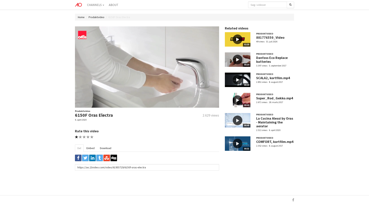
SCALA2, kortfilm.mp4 (273, 78)
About (113, 5)
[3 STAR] (84, 137)
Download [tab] (105, 148)
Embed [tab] (90, 148)
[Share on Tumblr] (99, 158)
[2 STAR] (80, 137)
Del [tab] (79, 148)
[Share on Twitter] (85, 158)
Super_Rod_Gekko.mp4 (274, 98)
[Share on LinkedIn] (92, 158)
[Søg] (290, 5)
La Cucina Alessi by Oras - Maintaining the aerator (274, 122)
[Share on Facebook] (78, 158)
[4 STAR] (88, 137)
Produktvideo (96, 17)
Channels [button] (94, 5)
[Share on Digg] (114, 158)
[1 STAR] (76, 137)
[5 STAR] (92, 137)
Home (81, 17)
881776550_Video (270, 37)
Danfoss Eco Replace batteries (272, 59)
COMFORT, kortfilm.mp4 (274, 141)
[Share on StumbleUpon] (106, 158)
